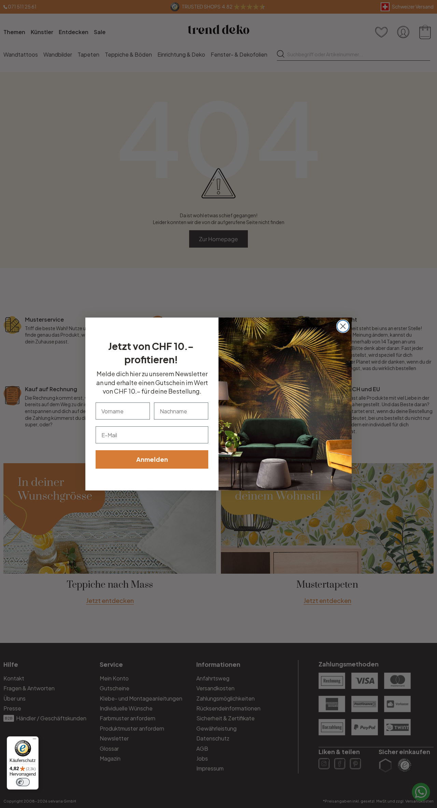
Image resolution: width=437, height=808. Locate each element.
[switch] (23, 782)
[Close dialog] (343, 326)
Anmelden (152, 459)
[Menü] (34, 740)
